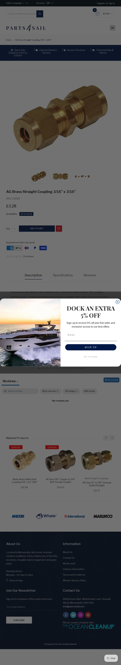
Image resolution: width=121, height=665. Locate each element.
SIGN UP (91, 347)
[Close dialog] (118, 302)
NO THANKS (91, 356)
